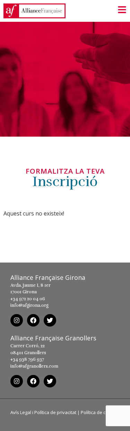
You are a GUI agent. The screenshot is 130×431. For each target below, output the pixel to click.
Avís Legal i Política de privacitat (43, 412)
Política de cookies (100, 412)
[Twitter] (50, 320)
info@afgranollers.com (34, 366)
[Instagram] (16, 320)
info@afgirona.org (29, 305)
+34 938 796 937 (27, 359)
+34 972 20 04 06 (27, 299)
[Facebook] (33, 320)
